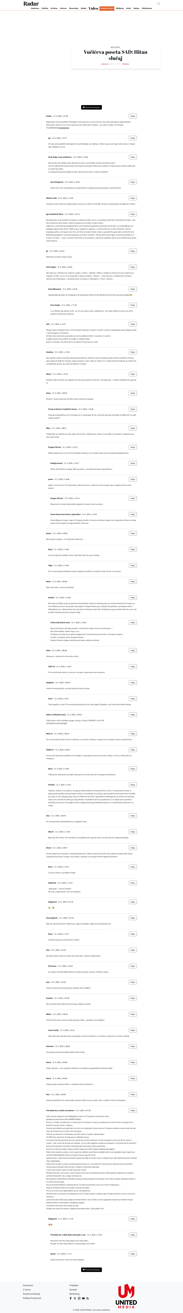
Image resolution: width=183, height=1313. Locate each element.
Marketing (74, 1293)
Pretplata (73, 1285)
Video (93, 8)
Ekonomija (73, 8)
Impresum (28, 1285)
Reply (133, 116)
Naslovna (35, 8)
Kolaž (128, 8)
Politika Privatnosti (32, 1298)
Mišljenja (120, 8)
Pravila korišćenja (31, 1293)
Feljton (136, 8)
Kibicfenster (147, 8)
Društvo (54, 8)
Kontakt (73, 1289)
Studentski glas (106, 8)
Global (83, 8)
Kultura (63, 8)
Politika (45, 8)
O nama (27, 1289)
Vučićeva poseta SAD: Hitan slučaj (115, 54)
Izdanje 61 (105, 64)
